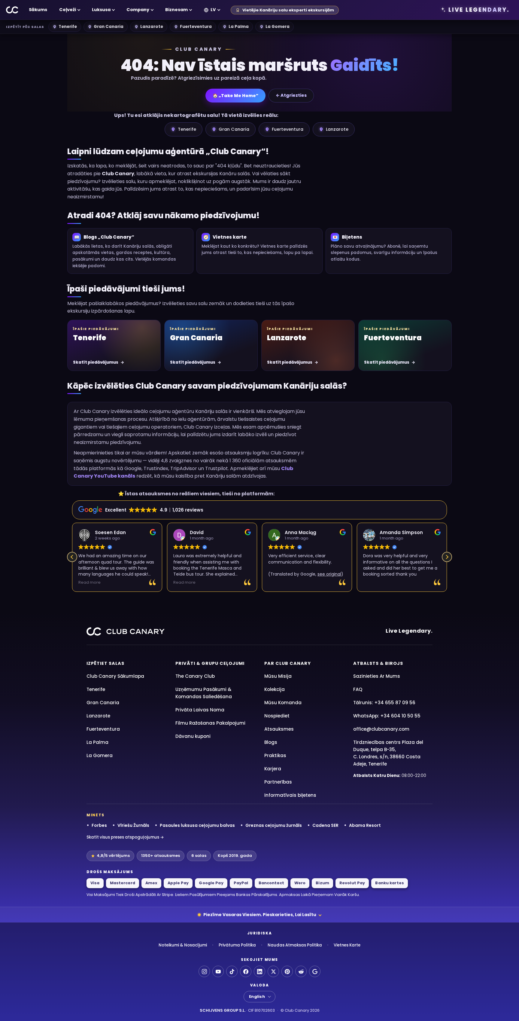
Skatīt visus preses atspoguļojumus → (125, 837)
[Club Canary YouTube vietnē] (218, 971)
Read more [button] (89, 582)
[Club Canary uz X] (273, 971)
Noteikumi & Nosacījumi (183, 945)
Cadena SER (325, 825)
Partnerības (278, 782)
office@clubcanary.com (381, 729)
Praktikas (275, 755)
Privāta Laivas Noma (199, 710)
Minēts (95, 815)
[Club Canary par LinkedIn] (259, 971)
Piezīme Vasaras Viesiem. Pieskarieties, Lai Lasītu (259, 915)
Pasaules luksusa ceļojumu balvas (197, 825)
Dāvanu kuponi (193, 736)
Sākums (38, 10)
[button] (446, 556)
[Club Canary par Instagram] (204, 971)
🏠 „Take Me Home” (235, 96)
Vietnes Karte (347, 945)
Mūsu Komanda (283, 702)
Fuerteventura (196, 26)
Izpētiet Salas (105, 663)
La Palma (239, 26)
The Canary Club (195, 676)
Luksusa (101, 10)
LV (213, 10)
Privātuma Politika (237, 945)
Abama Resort (365, 825)
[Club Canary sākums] (12, 10)
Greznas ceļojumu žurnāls (273, 825)
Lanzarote (151, 26)
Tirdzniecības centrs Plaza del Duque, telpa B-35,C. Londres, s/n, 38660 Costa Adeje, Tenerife (388, 753)
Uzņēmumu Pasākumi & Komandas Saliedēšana (203, 693)
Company (137, 10)
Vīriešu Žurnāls (133, 825)
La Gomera (278, 26)
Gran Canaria (108, 26)
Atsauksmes (279, 729)
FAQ (357, 689)
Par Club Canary (287, 663)
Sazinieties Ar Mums (376, 676)
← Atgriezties (291, 95)
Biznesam (176, 10)
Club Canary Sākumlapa (115, 676)
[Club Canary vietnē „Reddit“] (301, 971)
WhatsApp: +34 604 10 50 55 (386, 716)
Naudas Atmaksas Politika (295, 945)
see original (329, 574)
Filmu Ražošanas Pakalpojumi (210, 723)
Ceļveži (67, 10)
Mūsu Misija (278, 676)
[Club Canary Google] (314, 971)
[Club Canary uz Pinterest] (287, 971)
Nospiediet (277, 716)
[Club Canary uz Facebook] (245, 971)
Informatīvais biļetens (290, 795)
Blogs (270, 742)
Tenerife (68, 26)
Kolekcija (274, 689)
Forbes (99, 825)
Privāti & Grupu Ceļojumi (209, 663)
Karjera (272, 769)
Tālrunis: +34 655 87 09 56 (384, 702)
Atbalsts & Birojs (378, 663)
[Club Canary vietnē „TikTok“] (232, 971)
